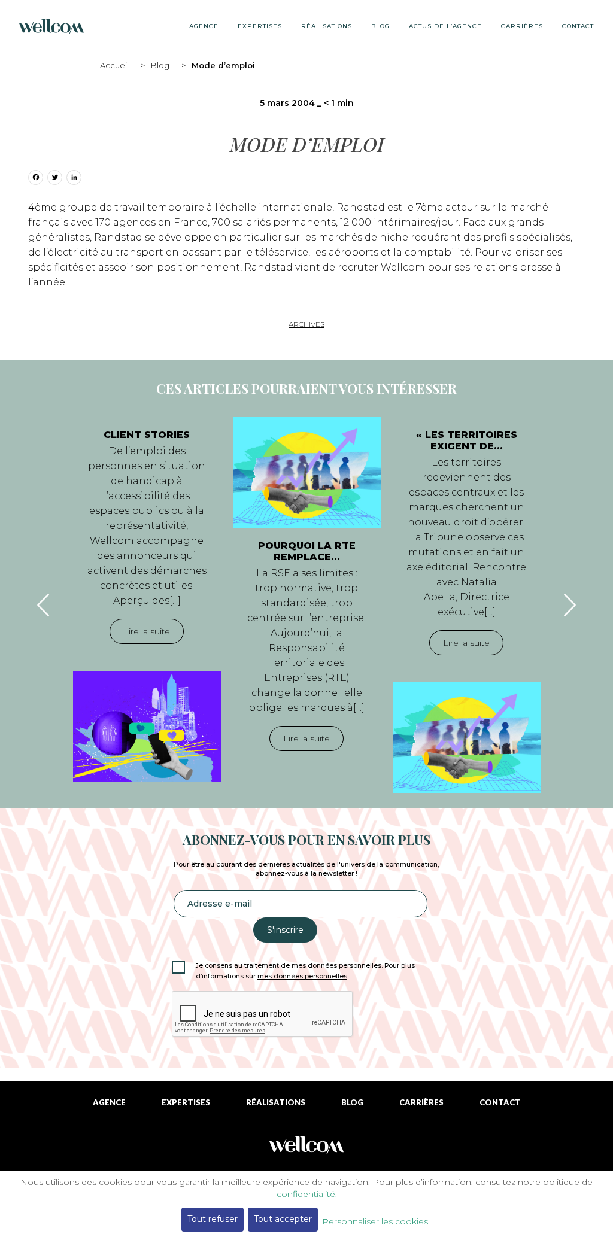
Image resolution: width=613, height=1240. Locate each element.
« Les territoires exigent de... (466, 440)
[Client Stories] (147, 726)
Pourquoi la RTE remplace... (307, 551)
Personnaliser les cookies (375, 1221)
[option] (147, 599)
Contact (578, 26)
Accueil (114, 65)
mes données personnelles (302, 976)
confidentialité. (307, 1194)
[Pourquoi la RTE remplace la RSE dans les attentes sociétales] (307, 472)
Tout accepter (283, 1219)
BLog (380, 26)
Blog (160, 65)
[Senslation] (306, 1149)
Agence (204, 26)
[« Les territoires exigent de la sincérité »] (467, 737)
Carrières (522, 26)
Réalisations (326, 26)
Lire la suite (146, 631)
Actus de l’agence (445, 26)
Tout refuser (212, 1219)
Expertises (260, 26)
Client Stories (147, 434)
